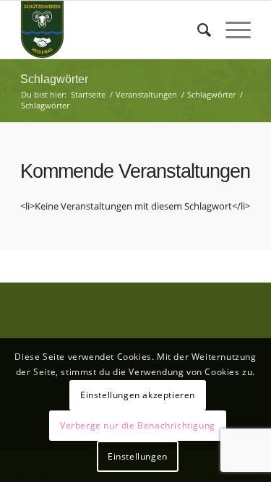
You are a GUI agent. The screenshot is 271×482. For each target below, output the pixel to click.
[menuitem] (197, 30)
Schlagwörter (54, 79)
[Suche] (197, 30)
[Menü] (231, 30)
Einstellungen (138, 456)
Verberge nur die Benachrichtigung (137, 425)
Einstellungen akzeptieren (137, 395)
